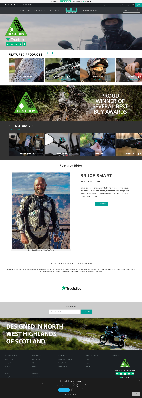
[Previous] (47, 53)
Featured (88, 366)
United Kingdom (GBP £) (112, 5)
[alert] (71, 388)
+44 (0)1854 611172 (26, 5)
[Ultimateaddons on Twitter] (14, 5)
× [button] (140, 380)
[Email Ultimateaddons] (2, 5)
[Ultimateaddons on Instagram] (8, 5)
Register (88, 363)
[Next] (52, 53)
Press (6, 370)
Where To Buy (9, 359)
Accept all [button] (64, 390)
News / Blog (35, 373)
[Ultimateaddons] (71, 10)
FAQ (32, 363)
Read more (82, 386)
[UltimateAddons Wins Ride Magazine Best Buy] (124, 362)
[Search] (137, 10)
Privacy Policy (9, 377)
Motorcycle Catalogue (65, 359)
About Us (7, 366)
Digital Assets (62, 366)
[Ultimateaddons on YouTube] (17, 5)
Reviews (34, 366)
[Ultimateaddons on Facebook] (5, 5)
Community (34, 370)
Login (132, 5)
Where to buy (35, 359)
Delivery (7, 373)
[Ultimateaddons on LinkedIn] (11, 5)
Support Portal (35, 377)
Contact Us (8, 363)
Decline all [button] (77, 390)
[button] (27, 10)
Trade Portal (62, 363)
